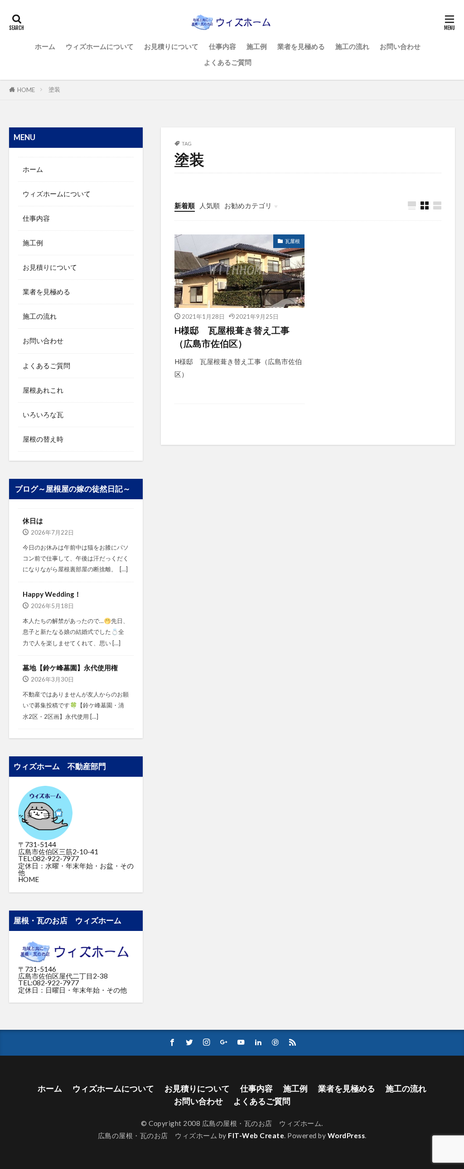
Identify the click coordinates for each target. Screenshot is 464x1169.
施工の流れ (352, 46)
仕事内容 (222, 46)
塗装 (54, 89)
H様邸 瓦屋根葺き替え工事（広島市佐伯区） (232, 337)
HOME (26, 89)
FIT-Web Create (256, 1135)
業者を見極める (301, 46)
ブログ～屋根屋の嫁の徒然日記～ (72, 488)
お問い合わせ (400, 46)
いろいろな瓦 (43, 414)
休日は (33, 520)
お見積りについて (171, 46)
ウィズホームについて (100, 46)
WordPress (346, 1135)
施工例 (256, 46)
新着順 (184, 205)
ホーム (45, 46)
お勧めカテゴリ (248, 205)
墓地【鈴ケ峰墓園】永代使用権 (70, 667)
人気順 (209, 205)
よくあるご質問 (227, 62)
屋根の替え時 (43, 439)
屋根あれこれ (43, 390)
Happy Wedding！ (52, 594)
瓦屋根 (292, 241)
